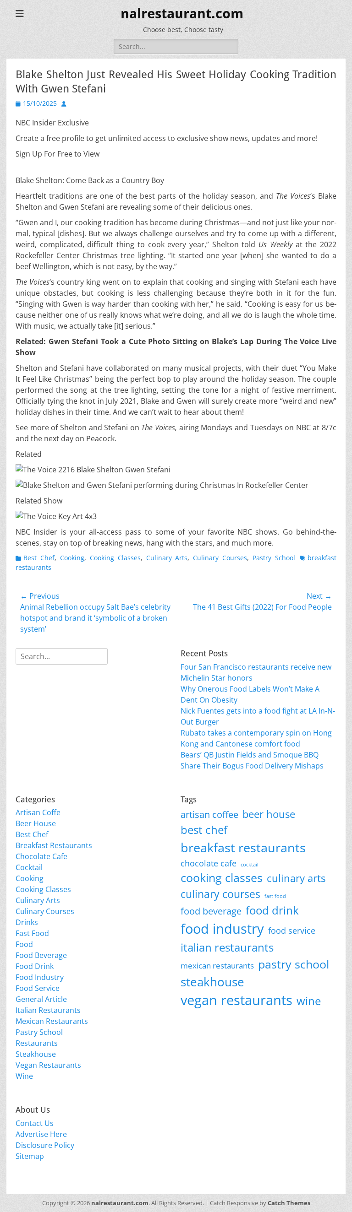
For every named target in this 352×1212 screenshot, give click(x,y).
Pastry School (274, 557)
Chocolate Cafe (41, 856)
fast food (275, 896)
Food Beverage (41, 955)
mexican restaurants (217, 965)
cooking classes (222, 877)
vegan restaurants (236, 1000)
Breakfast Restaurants (54, 845)
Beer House (36, 823)
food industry (222, 929)
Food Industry (40, 977)
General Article (41, 999)
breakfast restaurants (243, 847)
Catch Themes (289, 1203)
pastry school (293, 964)
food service (291, 930)
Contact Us (35, 1123)
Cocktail (29, 867)
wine (309, 1001)
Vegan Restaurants (48, 1065)
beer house (268, 814)
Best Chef (39, 557)
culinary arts (296, 878)
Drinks (27, 922)
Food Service (38, 988)
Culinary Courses (220, 557)
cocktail (249, 864)
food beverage (211, 911)
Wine (24, 1076)
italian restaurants (227, 947)
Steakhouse (36, 1054)
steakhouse (212, 982)
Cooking (72, 557)
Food (24, 944)
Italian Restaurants (48, 1010)
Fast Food (32, 933)
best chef (204, 829)
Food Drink (35, 966)
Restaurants (37, 1043)
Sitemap (30, 1156)
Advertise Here (41, 1134)
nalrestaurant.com (182, 13)
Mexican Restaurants (52, 1021)
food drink (272, 910)
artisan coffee (209, 814)
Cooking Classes (115, 557)
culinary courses (220, 894)
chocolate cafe (208, 863)
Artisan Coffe (38, 812)
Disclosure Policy (45, 1145)
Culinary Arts (167, 557)
